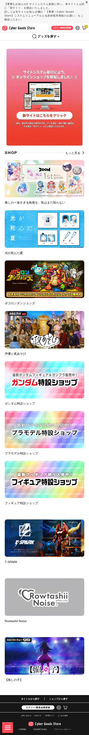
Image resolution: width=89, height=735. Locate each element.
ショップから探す (58, 699)
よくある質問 (63, 715)
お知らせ (37, 715)
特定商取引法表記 (40, 729)
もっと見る (72, 153)
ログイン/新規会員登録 (38, 707)
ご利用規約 (22, 729)
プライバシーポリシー (62, 729)
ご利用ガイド (49, 715)
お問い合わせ (26, 715)
